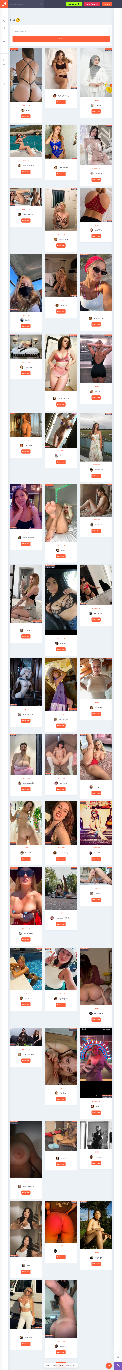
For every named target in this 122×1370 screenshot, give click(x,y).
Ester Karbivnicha (28, 1054)
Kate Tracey (99, 470)
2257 (74, 1365)
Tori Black (28, 367)
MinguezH (63, 643)
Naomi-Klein (99, 708)
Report (48, 1365)
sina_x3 (63, 1158)
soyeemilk (98, 173)
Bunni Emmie (98, 1013)
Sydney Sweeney (63, 96)
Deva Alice (28, 445)
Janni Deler (28, 1338)
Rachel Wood (63, 168)
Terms (61, 1365)
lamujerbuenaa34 (28, 1186)
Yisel (28, 1266)
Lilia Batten (28, 998)
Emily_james (99, 787)
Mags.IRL (28, 853)
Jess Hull (64, 305)
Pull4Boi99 (98, 525)
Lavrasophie (99, 1157)
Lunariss (99, 105)
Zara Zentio (63, 456)
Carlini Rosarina (28, 538)
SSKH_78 (99, 1106)
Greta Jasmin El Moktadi (63, 918)
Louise (28, 110)
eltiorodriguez (98, 613)
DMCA (55, 1365)
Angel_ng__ (63, 1093)
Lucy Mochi (98, 893)
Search (61, 39)
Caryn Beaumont (28, 214)
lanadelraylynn (63, 1251)
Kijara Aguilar (63, 999)
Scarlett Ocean (98, 853)
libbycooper (98, 1258)
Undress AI (74, 4)
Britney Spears (28, 933)
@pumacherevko (28, 783)
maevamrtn (63, 1346)
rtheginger (28, 630)
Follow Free (26, 116)
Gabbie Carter (63, 239)
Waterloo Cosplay (28, 714)
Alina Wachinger (28, 165)
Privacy (68, 1365)
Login (107, 4)
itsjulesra (28, 320)
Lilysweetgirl (64, 783)
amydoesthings (63, 853)
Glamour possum (63, 398)
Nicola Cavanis (99, 318)
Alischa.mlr (98, 391)
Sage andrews (63, 719)
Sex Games (92, 4)
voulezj (63, 550)
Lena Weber (98, 230)
